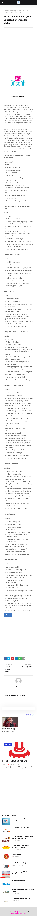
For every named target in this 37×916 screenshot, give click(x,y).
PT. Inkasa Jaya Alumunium (14, 761)
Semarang (13, 11)
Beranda (6, 11)
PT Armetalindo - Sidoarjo (20, 828)
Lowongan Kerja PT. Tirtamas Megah (22, 873)
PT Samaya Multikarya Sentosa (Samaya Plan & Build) (22, 837)
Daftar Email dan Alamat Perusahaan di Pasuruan (20, 820)
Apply (8, 615)
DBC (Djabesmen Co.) (19, 863)
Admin (18, 687)
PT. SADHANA (16, 854)
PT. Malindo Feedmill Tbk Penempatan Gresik (20, 846)
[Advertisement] (18, 46)
